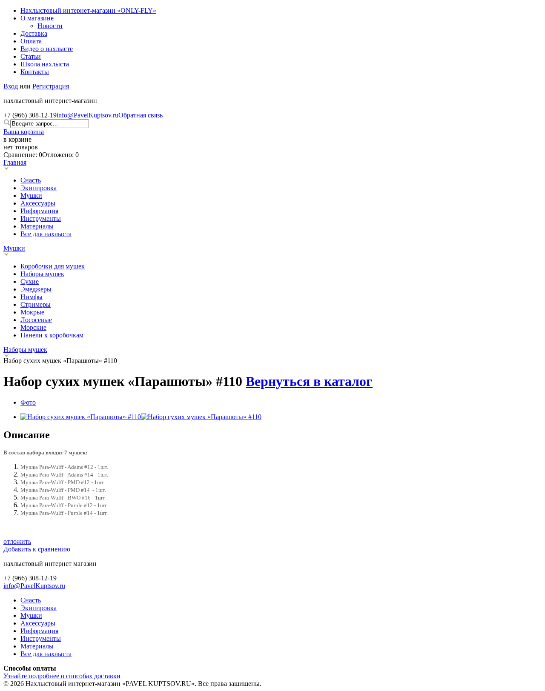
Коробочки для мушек (52, 266)
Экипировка (38, 187)
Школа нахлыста (44, 64)
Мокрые (32, 312)
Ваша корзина (23, 131)
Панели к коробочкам (51, 335)
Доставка (33, 33)
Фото (28, 402)
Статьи (30, 56)
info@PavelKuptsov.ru (87, 115)
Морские (33, 327)
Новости (50, 25)
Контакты (34, 71)
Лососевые (36, 319)
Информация (39, 210)
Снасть (30, 180)
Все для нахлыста (46, 233)
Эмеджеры (36, 289)
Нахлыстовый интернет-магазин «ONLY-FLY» (88, 10)
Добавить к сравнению (36, 549)
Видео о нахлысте (46, 48)
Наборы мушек (42, 273)
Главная (14, 162)
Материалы (37, 226)
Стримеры (35, 304)
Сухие (29, 281)
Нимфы (31, 296)
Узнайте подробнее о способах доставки (61, 676)
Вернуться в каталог (309, 381)
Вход (10, 86)
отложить (17, 541)
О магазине (37, 18)
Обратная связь (140, 115)
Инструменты (40, 218)
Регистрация (50, 86)
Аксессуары (37, 203)
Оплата (31, 41)
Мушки (31, 195)
